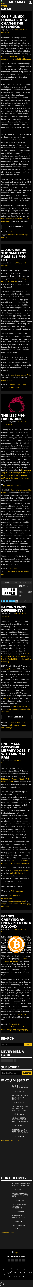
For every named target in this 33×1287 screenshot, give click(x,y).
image (9, 1030)
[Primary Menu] (30, 2)
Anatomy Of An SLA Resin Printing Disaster (20, 1097)
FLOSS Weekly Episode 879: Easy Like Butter (21, 1184)
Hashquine (25, 572)
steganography (22, 1030)
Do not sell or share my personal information (16, 1275)
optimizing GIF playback (20, 870)
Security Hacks (14, 1024)
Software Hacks (15, 232)
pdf (2, 237)
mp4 (26, 235)
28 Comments (19, 1137)
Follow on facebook (2, 1060)
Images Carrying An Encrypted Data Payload (16, 921)
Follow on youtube (8, 1060)
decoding (17, 901)
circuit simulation (8, 380)
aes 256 (11, 1027)
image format (9, 669)
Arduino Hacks (14, 896)
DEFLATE (8, 698)
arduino (10, 901)
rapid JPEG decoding (18, 873)
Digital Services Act (25, 1273)
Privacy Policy (5, 1273)
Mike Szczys (18, 929)
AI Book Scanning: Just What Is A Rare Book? (20, 1195)
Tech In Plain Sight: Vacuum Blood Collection (20, 1206)
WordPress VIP (20, 1277)
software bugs (6, 728)
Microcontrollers (7, 898)
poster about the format (20, 706)
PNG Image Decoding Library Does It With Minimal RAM (15, 751)
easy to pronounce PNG (20, 375)
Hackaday (16, 2)
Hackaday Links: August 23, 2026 (18, 1216)
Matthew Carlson (20, 613)
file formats (20, 235)
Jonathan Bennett (24, 422)
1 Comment (18, 1221)
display (24, 901)
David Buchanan (14, 572)
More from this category (10, 1140)
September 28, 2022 (8, 422)
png (5, 237)
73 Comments (19, 1200)
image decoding (7, 904)
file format (11, 235)
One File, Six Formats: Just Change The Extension (14, 22)
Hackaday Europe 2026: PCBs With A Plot (21, 1087)
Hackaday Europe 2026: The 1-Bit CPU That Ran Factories (20, 1131)
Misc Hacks (13, 569)
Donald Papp (16, 760)
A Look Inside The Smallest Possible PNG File (13, 255)
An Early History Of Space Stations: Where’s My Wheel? (20, 1108)
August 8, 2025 (6, 30)
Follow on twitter (5, 1060)
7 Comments (7, 424)
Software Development (17, 385)
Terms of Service (14, 1273)
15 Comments (19, 1103)
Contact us (15, 1060)
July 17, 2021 (5, 760)
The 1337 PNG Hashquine (13, 417)
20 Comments (19, 1125)
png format (15, 387)
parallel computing (14, 725)
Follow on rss (11, 1060)
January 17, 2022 (7, 613)
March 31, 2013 (6, 929)
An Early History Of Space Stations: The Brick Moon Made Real (21, 1120)
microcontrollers (20, 904)
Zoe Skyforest (19, 30)
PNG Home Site (17, 891)
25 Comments (19, 1114)
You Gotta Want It (19, 1225)
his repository (20, 1014)
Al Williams (18, 263)
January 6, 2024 (6, 263)
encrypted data (20, 1027)
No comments (19, 1092)
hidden (4, 1030)
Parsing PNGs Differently (13, 609)
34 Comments (19, 1212)
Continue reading (20, 227)
